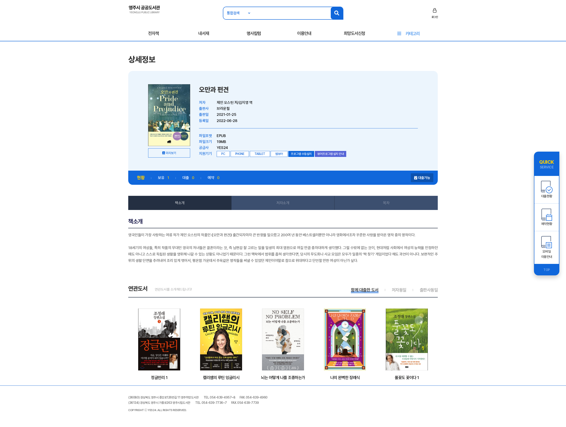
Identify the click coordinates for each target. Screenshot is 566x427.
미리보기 (171, 153)
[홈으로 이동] (144, 9)
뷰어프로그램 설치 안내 (330, 154)
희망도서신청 (354, 33)
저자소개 (282, 203)
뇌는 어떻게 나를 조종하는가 (283, 377)
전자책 (153, 33)
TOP (546, 270)
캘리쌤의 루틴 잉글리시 (221, 377)
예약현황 (546, 224)
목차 (386, 203)
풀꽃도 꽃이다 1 (407, 377)
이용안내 (304, 33)
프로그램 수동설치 (301, 154)
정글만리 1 (159, 377)
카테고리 (412, 33)
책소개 (180, 203)
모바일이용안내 (546, 254)
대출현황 (546, 196)
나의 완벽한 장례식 (345, 377)
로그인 (435, 17)
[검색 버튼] (337, 13)
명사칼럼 (254, 33)
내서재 (203, 33)
